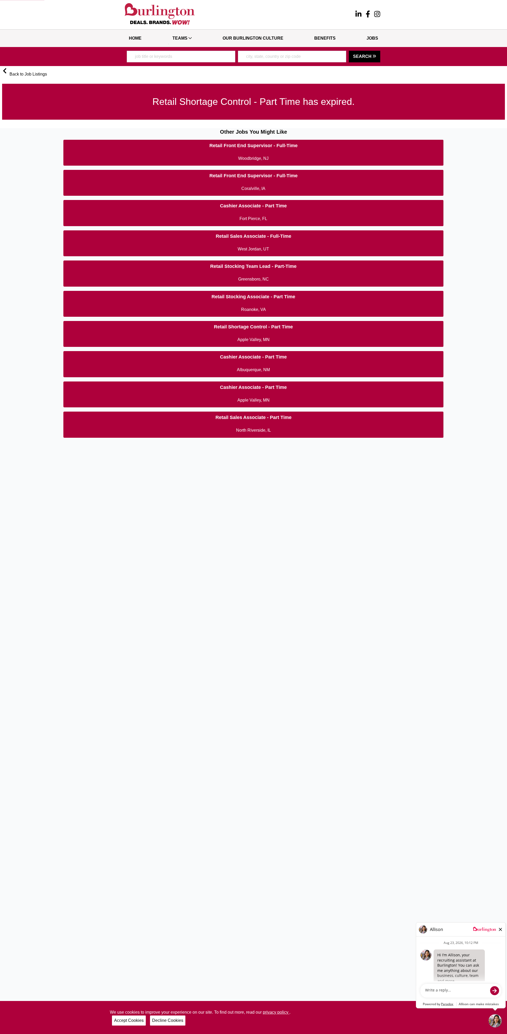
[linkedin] (358, 15)
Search (363, 56)
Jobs (372, 38)
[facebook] (368, 15)
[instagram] (377, 15)
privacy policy (276, 1012)
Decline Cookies (167, 1020)
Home (135, 38)
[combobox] (181, 56)
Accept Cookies (129, 1020)
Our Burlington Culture (253, 38)
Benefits (325, 38)
